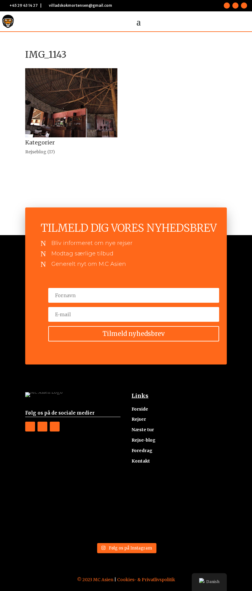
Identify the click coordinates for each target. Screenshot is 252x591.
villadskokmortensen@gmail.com (80, 5)
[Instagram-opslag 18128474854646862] (203, 494)
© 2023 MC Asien (95, 579)
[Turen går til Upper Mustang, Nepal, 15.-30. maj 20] (49, 494)
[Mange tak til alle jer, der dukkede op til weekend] (101, 524)
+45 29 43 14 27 (23, 5)
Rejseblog (35, 152)
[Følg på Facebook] (227, 5)
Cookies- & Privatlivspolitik (146, 579)
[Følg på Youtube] (244, 5)
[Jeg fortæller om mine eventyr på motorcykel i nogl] (152, 494)
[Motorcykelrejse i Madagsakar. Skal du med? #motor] (203, 524)
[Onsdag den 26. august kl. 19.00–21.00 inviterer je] (101, 494)
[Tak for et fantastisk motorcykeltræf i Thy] (49, 524)
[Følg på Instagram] (235, 5)
